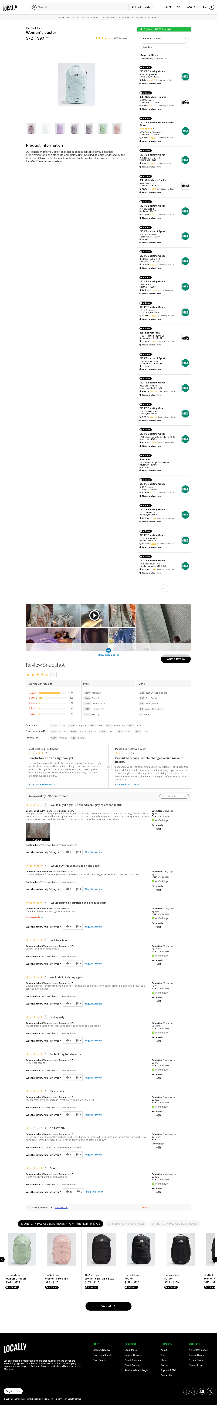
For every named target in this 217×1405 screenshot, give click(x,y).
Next (145, 1207)
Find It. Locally (142, 7)
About (191, 7)
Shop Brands (99, 1360)
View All (106, 1306)
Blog (163, 1355)
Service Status (196, 1355)
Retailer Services (133, 1355)
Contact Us (166, 1375)
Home (61, 17)
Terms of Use (196, 1365)
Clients (164, 1360)
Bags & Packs (126, 17)
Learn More (131, 1350)
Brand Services (133, 1360)
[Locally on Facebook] (194, 1391)
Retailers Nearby (101, 1350)
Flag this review (93, 852)
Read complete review (40, 784)
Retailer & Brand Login (136, 1370)
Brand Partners (132, 1365)
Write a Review (176, 659)
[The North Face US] (159, 828)
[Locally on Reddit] (186, 1391)
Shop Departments (102, 1355)
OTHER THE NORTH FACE (126, 1223)
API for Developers (199, 1350)
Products (72, 17)
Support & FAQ (168, 1370)
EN (204, 7)
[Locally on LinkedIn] (202, 1391)
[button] (31, 129)
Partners (165, 1365)
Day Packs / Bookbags (147, 17)
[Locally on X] (210, 1391)
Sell (179, 7)
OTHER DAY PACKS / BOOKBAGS (174, 1223)
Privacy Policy (196, 1360)
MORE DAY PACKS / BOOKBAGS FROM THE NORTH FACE (60, 1223)
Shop (168, 7)
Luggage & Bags (108, 17)
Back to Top (61, 1207)
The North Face (89, 17)
